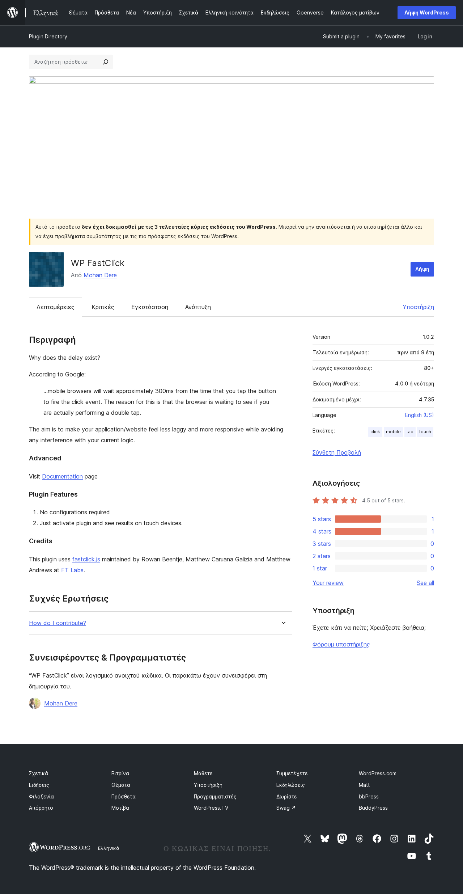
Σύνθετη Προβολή (337, 452)
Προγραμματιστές (215, 796)
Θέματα (120, 785)
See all (425, 582)
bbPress (369, 796)
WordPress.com (377, 773)
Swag (286, 808)
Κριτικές (103, 307)
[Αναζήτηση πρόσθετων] (105, 62)
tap (410, 431)
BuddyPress (373, 808)
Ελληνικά (108, 848)
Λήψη (422, 269)
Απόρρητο (41, 808)
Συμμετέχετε (292, 773)
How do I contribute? (57, 623)
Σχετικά (38, 773)
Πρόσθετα (123, 796)
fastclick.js (86, 559)
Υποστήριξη (418, 307)
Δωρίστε (286, 796)
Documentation (62, 476)
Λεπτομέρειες (56, 307)
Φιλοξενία (41, 796)
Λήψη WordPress (426, 12)
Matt (364, 785)
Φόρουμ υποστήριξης (341, 644)
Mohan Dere (100, 275)
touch (425, 431)
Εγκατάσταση (149, 307)
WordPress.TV (211, 808)
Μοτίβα (120, 808)
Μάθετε (203, 773)
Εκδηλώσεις (290, 785)
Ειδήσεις (39, 785)
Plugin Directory (48, 36)
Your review (328, 582)
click (375, 431)
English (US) (419, 415)
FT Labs (72, 570)
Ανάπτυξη (198, 307)
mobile (393, 431)
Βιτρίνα (120, 773)
